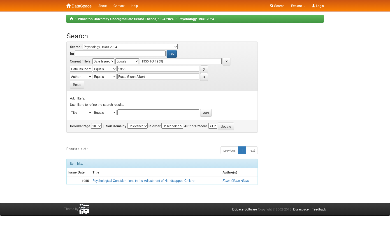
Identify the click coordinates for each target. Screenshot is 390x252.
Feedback (319, 209)
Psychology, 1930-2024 (196, 18)
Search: (76, 46)
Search (278, 5)
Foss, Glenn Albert (236, 180)
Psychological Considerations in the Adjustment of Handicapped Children (144, 180)
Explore (297, 5)
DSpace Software (244, 209)
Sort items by (116, 126)
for (72, 53)
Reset (77, 84)
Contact (119, 5)
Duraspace (301, 209)
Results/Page (80, 126)
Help (134, 5)
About (102, 5)
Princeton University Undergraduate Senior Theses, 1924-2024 (126, 18)
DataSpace (81, 5)
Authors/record (195, 126)
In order (154, 126)
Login (320, 5)
